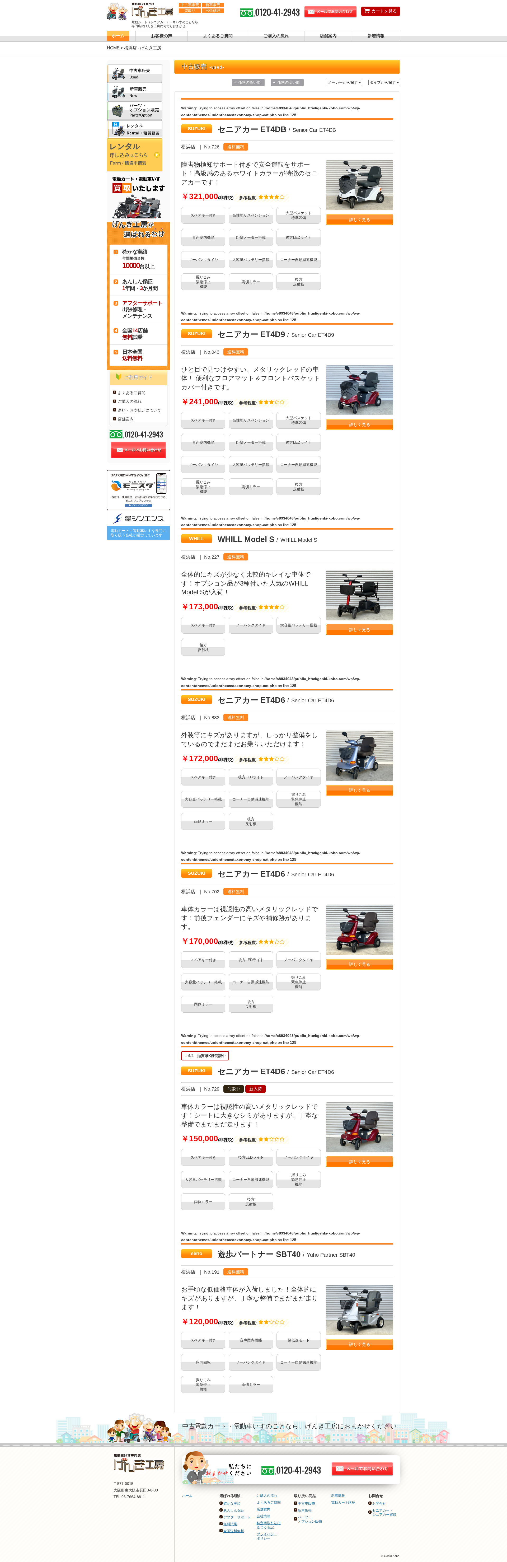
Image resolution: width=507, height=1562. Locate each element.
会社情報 (263, 1516)
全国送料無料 (233, 1531)
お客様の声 (161, 36)
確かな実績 (232, 1503)
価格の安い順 (289, 82)
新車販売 (305, 1510)
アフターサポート (237, 1517)
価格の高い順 (249, 82)
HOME (113, 48)
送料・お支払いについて (139, 410)
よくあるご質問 (218, 36)
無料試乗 (230, 1524)
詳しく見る (359, 219)
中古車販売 (306, 1503)
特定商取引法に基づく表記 (269, 1525)
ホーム (118, 36)
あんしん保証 (233, 1510)
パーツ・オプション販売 (310, 1519)
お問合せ (379, 1503)
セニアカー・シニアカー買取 (384, 1512)
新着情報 (376, 36)
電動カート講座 (343, 1502)
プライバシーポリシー (267, 1536)
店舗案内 (328, 36)
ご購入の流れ (276, 36)
